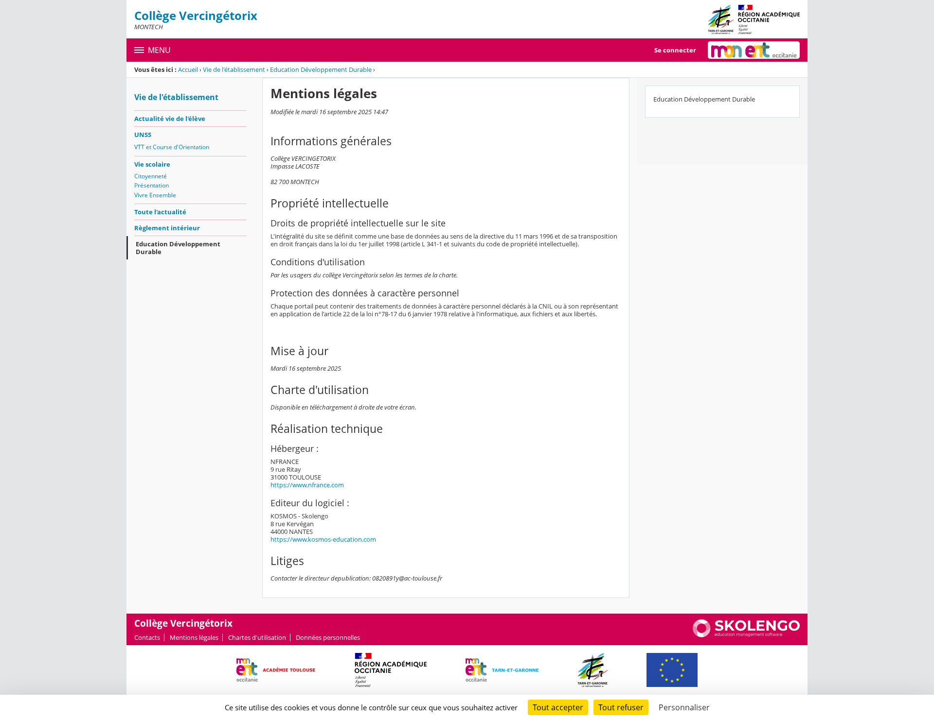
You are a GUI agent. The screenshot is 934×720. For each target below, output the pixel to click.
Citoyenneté (150, 176)
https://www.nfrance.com (307, 484)
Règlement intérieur (167, 227)
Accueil (188, 69)
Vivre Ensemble (155, 195)
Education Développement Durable (321, 69)
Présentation (151, 185)
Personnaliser (684, 707)
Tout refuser (621, 707)
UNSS (142, 134)
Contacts (147, 637)
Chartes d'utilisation (257, 637)
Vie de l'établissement (234, 69)
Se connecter (675, 50)
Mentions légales (194, 637)
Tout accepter (558, 707)
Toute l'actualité (160, 211)
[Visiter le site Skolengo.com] (746, 635)
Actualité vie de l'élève (169, 118)
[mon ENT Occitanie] (754, 50)
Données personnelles (328, 637)
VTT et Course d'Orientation (171, 147)
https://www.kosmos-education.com (323, 539)
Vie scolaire (152, 164)
